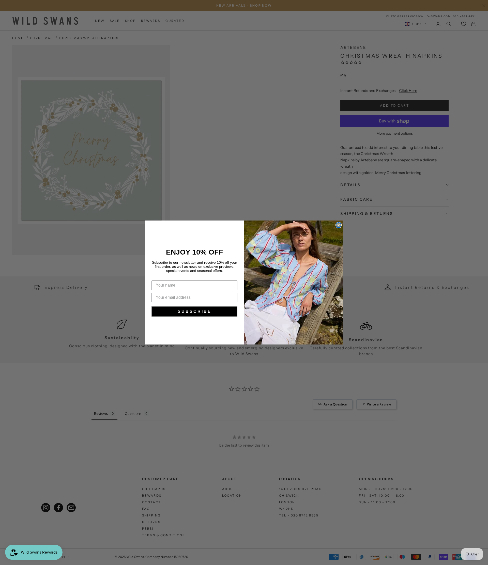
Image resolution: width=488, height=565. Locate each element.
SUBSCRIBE (194, 311)
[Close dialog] (338, 225)
